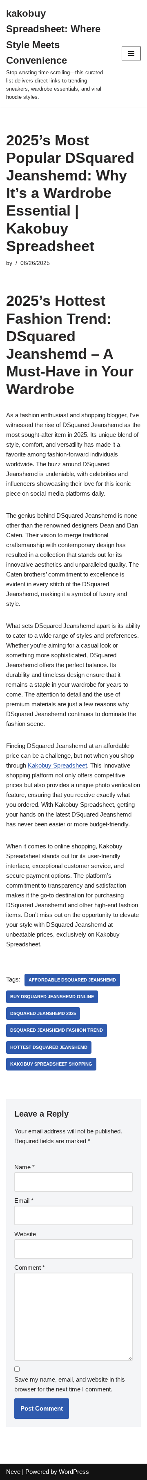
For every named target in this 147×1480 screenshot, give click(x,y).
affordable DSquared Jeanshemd (72, 979)
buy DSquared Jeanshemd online (52, 996)
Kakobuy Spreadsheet (57, 765)
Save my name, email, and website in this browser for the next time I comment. (69, 1384)
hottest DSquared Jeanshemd (48, 1047)
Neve (13, 1471)
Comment (29, 1267)
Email (23, 1200)
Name (24, 1167)
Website (25, 1234)
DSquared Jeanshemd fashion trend (56, 1030)
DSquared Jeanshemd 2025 (43, 1013)
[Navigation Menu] (131, 53)
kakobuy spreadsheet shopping (51, 1064)
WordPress (74, 1471)
